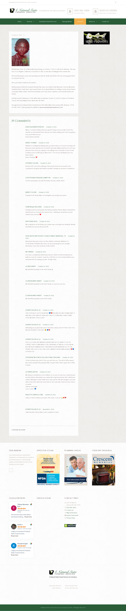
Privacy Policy (71, 518)
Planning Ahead (67, 21)
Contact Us (105, 21)
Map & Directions (72, 513)
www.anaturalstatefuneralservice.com (51, 107)
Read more (28, 517)
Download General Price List (47, 21)
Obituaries (80, 21)
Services (29, 21)
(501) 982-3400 (81, 10)
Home (19, 21)
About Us (92, 21)
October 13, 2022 (17, 35)
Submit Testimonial (72, 515)
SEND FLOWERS (108, 10)
